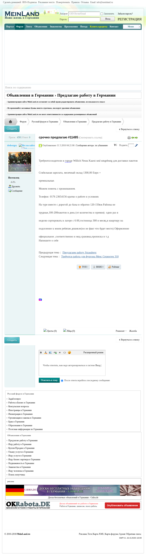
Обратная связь (133, 534)
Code (65, 352)
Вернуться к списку (130, 129)
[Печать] (129, 137)
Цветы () (52, 331)
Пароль (63, 19)
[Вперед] (136, 137)
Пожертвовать (63, 2)
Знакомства (56, 26)
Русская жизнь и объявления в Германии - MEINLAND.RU (11, 121)
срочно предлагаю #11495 (58, 137)
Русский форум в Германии (45, 121)
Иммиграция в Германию (20, 414)
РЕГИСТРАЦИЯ (130, 19)
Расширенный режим (93, 352)
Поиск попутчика (16, 474)
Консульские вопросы (18, 406)
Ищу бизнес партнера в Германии (24, 459)
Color (46, 352)
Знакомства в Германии (19, 467)
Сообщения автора (85, 145)
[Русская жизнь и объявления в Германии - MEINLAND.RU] (23, 18)
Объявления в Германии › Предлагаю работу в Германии (61, 95)
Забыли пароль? (125, 13)
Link (55, 352)
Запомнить (109, 13)
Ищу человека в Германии (20, 471)
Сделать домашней (12, 2)
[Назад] (132, 137)
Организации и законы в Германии (24, 418)
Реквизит (120, 331)
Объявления (40, 26)
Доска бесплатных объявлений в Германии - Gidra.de (73, 497)
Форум (19, 26)
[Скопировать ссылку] (90, 137)
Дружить (16, 186)
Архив (122, 534)
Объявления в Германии (74, 121)
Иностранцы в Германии (20, 410)
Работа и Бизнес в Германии (21, 402)
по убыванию (101, 145)
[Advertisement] (73, 56)
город (68, 160)
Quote (60, 352)
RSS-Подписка (29, 2)
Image (50, 352)
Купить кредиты (98, 26)
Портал (10, 26)
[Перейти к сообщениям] (136, 145)
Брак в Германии (16, 421)
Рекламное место (46, 2)
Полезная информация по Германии (25, 429)
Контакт (114, 26)
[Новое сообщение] (12, 129)
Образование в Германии (20, 425)
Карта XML (98, 534)
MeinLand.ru (23, 534)
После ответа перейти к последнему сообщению (87, 380)
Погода (83, 26)
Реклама (83, 534)
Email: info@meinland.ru (101, 2)
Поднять (123, 145)
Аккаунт (64, 13)
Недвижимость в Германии (21, 463)
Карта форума (111, 534)
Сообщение (17, 191)
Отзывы (85, 2)
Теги (90, 534)
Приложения (71, 26)
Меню (131, 26)
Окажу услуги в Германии (20, 452)
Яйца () (70, 331)
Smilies (69, 352)
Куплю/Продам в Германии (21, 448)
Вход (97, 365)
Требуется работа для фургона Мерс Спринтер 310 (90, 256)
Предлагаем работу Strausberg (79, 252)
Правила (75, 2)
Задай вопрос (14, 399)
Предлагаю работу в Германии (106, 121)
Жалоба (133, 331)
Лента (29, 26)
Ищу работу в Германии (19, 444)
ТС (115, 145)
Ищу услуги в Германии (19, 455)
